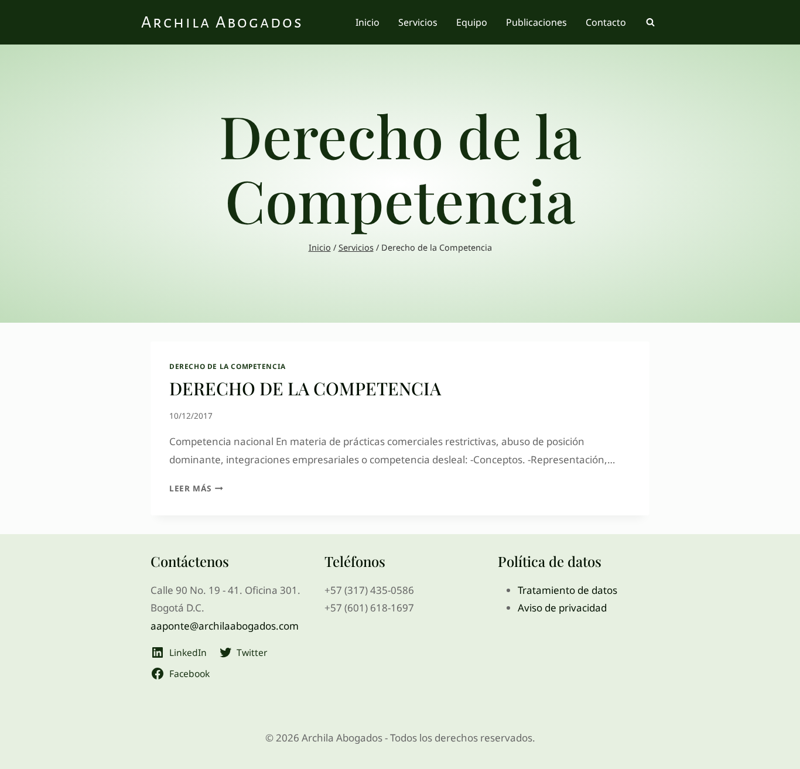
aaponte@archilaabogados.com (225, 626)
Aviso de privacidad (562, 607)
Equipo (471, 22)
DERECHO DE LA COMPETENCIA (305, 388)
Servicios (417, 22)
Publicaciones (536, 22)
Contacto (606, 22)
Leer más (196, 488)
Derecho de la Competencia (227, 366)
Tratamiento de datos (567, 590)
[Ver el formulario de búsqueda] (650, 22)
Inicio (367, 22)
